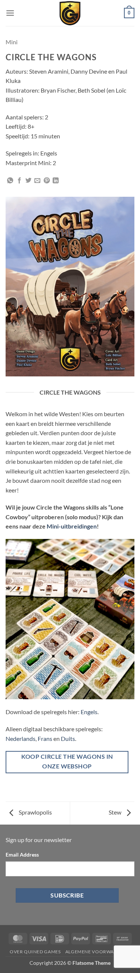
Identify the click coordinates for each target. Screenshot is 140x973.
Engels (89, 711)
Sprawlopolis (35, 812)
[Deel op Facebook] (19, 180)
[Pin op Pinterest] (47, 180)
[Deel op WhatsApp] (10, 180)
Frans (45, 738)
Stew (115, 812)
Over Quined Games (35, 951)
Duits (68, 738)
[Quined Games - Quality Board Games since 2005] (70, 13)
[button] (10, 13)
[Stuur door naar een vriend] (37, 180)
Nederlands (20, 738)
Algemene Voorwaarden (97, 951)
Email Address (22, 854)
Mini (12, 41)
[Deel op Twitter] (28, 180)
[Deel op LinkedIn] (56, 180)
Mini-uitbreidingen (72, 526)
